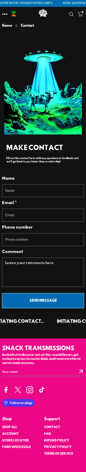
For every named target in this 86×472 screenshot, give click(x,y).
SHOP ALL (9, 427)
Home (7, 26)
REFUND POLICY (56, 441)
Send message (43, 301)
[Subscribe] (81, 372)
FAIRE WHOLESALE (16, 447)
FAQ (47, 434)
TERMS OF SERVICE (58, 454)
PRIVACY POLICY (58, 447)
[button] (4, 14)
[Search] (72, 14)
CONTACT (52, 427)
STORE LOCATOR (15, 441)
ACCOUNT (10, 434)
